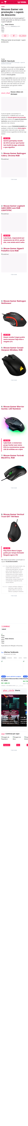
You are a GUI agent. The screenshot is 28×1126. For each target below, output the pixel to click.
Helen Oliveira (9, 24)
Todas (3, 658)
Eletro (15, 658)
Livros (20, 658)
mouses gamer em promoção (17, 117)
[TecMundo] (5, 2)
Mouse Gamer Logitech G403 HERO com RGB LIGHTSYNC (13, 208)
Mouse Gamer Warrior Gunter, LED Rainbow (12, 407)
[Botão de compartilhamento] (5, 35)
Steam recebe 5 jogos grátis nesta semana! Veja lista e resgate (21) (14, 339)
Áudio (25, 658)
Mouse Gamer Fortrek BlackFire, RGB (12, 456)
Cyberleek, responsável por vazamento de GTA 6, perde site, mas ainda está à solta (13, 240)
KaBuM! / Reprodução (8, 61)
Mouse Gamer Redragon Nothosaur (13, 302)
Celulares (9, 658)
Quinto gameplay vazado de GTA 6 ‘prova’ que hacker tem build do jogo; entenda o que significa (13, 144)
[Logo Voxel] (22, 2)
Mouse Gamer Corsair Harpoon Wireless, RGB (12, 348)
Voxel (3, 6)
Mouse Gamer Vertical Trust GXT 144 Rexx (12, 515)
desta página (22, 128)
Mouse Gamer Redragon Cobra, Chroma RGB (13, 154)
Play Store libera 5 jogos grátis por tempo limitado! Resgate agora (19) (13, 553)
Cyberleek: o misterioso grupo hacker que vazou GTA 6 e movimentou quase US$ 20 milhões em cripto (13, 446)
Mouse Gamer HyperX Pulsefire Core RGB (12, 249)
